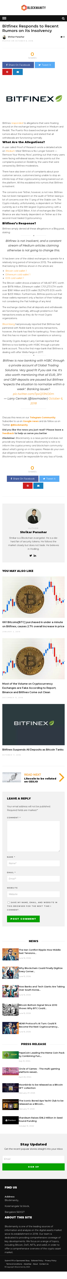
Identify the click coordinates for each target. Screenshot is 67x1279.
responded (17, 123)
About (35, 1264)
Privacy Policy (50, 1260)
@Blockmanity (19, 425)
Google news (31, 421)
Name (11, 857)
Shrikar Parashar (16, 37)
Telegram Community (42, 417)
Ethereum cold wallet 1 (17, 274)
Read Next (32, 774)
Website (12, 888)
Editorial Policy (37, 1260)
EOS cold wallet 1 (14, 278)
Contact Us (43, 1264)
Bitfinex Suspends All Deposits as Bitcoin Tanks (33, 749)
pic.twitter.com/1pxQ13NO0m (33, 394)
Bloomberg (8, 324)
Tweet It (46, 65)
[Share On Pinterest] (7, 72)
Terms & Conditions (14, 1264)
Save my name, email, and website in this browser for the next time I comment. (32, 906)
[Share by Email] (18, 72)
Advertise (27, 1264)
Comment (14, 818)
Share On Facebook (19, 65)
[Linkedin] (35, 555)
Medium (10, 151)
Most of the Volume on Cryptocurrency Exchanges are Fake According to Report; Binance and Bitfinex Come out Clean (29, 688)
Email (11, 872)
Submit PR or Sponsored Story (17, 1260)
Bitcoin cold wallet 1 (16, 270)
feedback (8, 433)
